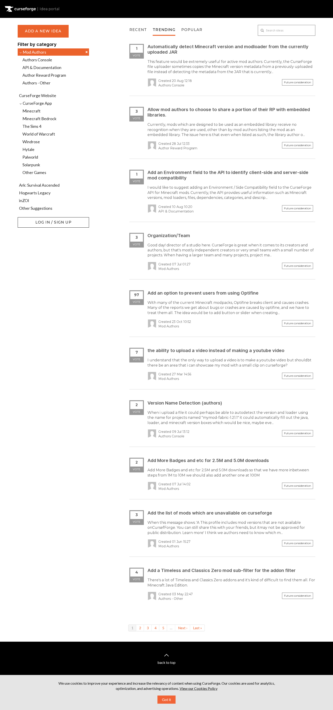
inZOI (24, 200)
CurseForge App (37, 103)
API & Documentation (41, 67)
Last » (197, 628)
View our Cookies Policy (198, 688)
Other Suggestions (35, 208)
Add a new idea (43, 31)
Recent (138, 30)
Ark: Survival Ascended (39, 185)
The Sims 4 (31, 126)
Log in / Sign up (29, 219)
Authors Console (37, 59)
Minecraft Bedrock (39, 118)
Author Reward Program (44, 75)
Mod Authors (55, 52)
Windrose (31, 141)
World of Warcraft (38, 133)
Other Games (34, 172)
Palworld (30, 157)
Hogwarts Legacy (35, 192)
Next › (182, 628)
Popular (191, 30)
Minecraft (31, 110)
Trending (164, 30)
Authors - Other (36, 82)
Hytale (28, 149)
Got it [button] (166, 699)
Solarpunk (31, 164)
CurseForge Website (37, 95)
